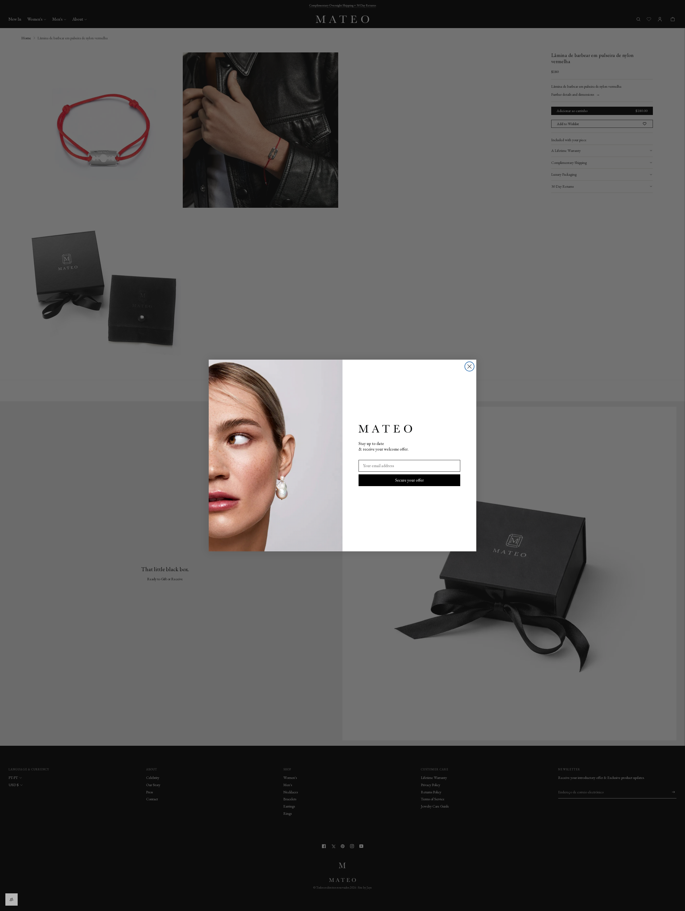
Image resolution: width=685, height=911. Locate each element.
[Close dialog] (469, 366)
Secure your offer (409, 480)
